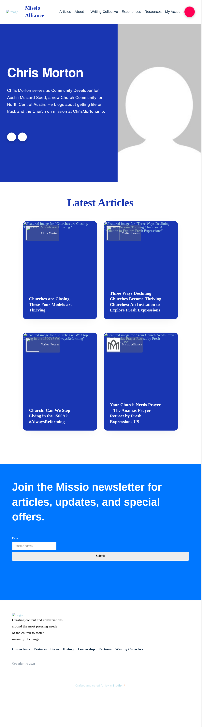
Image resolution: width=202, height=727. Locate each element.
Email (15, 538)
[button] (189, 12)
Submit (100, 555)
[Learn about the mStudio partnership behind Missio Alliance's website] (71, 694)
